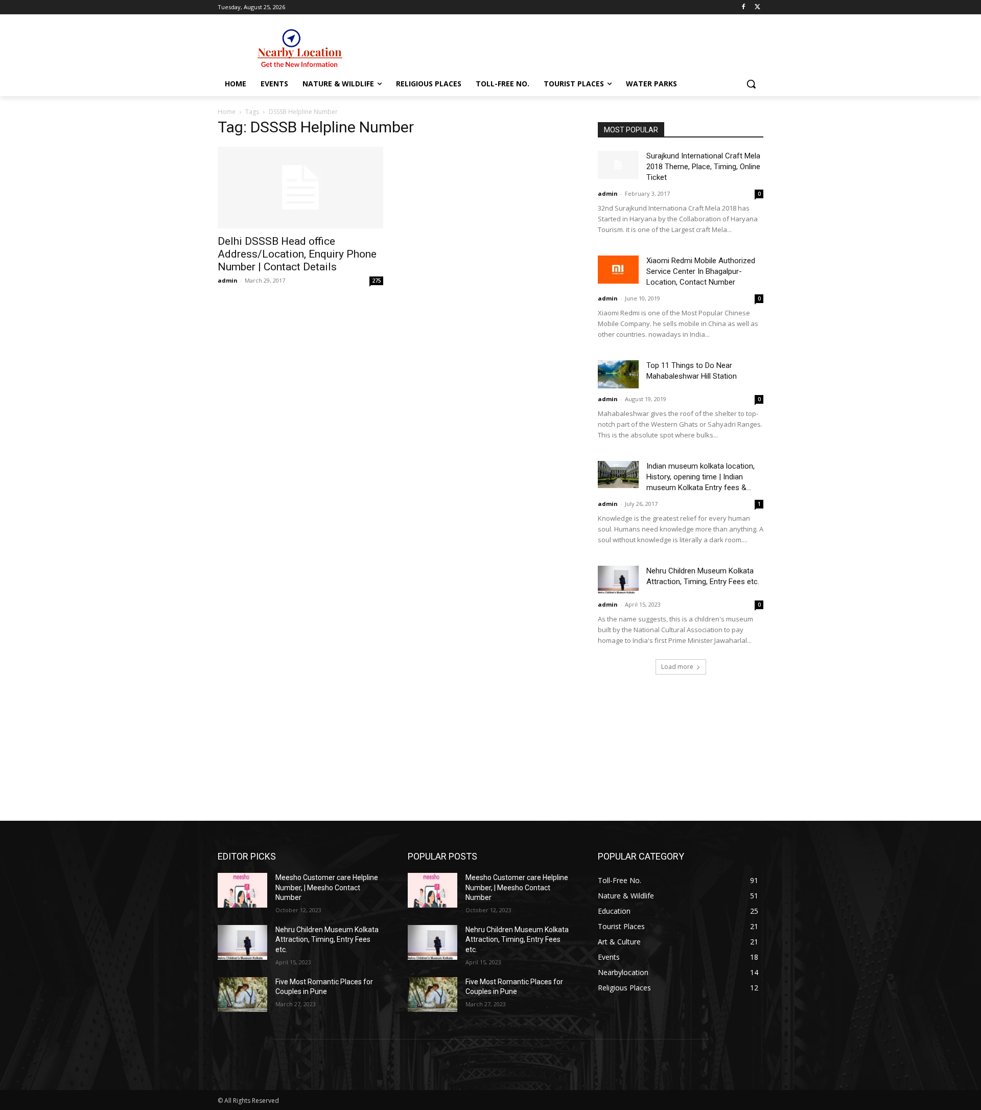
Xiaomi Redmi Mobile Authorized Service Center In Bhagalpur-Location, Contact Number (700, 271)
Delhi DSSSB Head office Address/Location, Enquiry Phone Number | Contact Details (297, 254)
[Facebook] (743, 7)
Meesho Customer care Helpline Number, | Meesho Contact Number (326, 887)
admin (228, 280)
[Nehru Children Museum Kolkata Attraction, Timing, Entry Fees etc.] (618, 580)
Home (227, 111)
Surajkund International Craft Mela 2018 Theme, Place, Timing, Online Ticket (703, 166)
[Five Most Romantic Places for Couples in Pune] (242, 994)
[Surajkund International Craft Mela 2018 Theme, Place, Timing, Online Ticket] (618, 165)
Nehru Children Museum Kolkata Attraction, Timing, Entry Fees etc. (327, 940)
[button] (751, 84)
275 (376, 280)
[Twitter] (757, 7)
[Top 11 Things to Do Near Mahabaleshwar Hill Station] (618, 374)
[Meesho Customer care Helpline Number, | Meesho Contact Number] (242, 890)
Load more (677, 666)
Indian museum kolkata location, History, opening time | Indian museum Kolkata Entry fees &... (700, 476)
